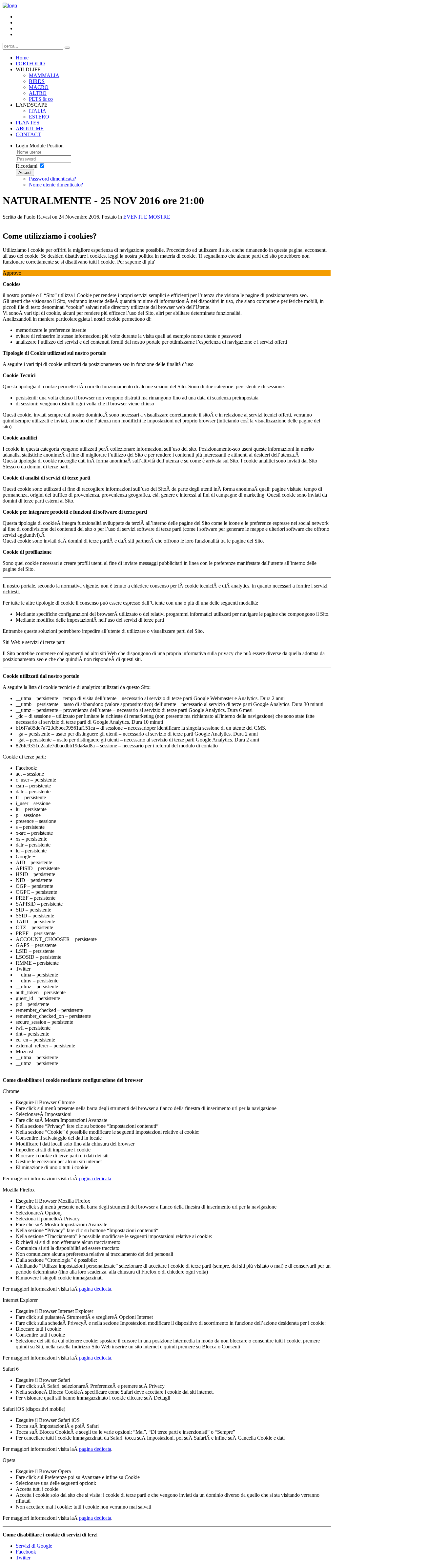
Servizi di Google (34, 1546)
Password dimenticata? (52, 179)
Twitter (23, 1557)
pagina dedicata (95, 1178)
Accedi (24, 172)
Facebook (26, 1552)
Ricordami (26, 166)
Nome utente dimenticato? (56, 184)
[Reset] (67, 48)
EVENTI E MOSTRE (146, 217)
